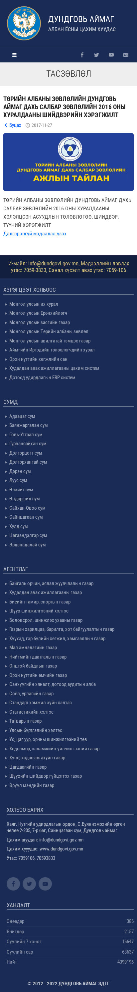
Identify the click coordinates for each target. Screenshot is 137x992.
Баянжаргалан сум (28, 425)
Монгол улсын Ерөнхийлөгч (38, 313)
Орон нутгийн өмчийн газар (38, 675)
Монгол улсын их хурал (33, 304)
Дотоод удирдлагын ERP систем (42, 378)
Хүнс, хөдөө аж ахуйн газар (37, 758)
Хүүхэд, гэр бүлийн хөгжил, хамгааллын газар (57, 639)
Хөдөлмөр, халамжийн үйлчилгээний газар (54, 749)
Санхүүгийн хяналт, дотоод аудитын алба (52, 684)
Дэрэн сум (20, 471)
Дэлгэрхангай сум (28, 462)
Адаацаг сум (22, 416)
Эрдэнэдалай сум (27, 545)
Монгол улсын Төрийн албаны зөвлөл (48, 331)
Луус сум (18, 480)
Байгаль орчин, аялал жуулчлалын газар (51, 583)
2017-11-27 (42, 125)
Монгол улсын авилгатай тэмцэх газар (49, 341)
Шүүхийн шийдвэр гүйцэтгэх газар (45, 776)
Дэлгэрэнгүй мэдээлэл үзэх (35, 233)
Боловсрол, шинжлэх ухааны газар (45, 620)
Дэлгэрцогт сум (25, 453)
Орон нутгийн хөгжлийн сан (38, 359)
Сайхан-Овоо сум (27, 508)
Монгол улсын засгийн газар (39, 322)
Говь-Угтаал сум (26, 435)
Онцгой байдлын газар (33, 666)
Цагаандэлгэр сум (28, 535)
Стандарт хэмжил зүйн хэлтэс (40, 703)
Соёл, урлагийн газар (31, 694)
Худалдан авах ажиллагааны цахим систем (54, 368)
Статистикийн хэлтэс (31, 712)
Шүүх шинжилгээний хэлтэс (38, 611)
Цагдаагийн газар (28, 767)
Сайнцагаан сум (26, 517)
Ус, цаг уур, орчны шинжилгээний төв (48, 739)
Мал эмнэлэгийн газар (33, 648)
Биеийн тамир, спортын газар (39, 602)
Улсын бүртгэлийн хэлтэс (35, 730)
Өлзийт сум (21, 490)
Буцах (15, 125)
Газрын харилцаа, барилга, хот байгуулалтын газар (61, 629)
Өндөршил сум (24, 499)
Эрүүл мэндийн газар (31, 785)
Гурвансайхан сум (28, 444)
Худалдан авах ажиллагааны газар (45, 592)
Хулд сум (18, 526)
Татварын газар (25, 721)
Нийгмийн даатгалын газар (38, 657)
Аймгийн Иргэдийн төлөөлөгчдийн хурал (52, 350)
